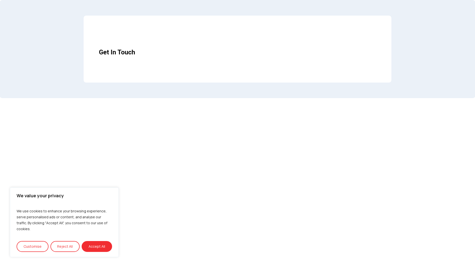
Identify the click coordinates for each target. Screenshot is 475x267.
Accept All (97, 246)
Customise (33, 246)
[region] (64, 222)
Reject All (65, 246)
